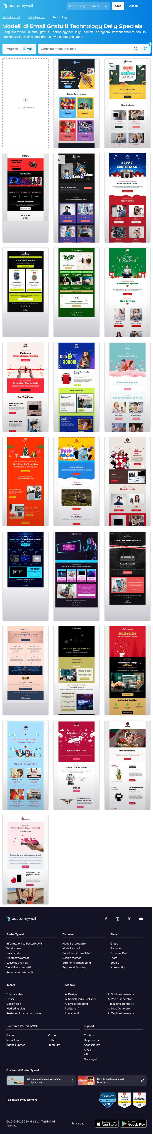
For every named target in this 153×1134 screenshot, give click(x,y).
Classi (10, 999)
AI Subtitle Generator (121, 994)
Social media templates (76, 953)
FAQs (87, 1049)
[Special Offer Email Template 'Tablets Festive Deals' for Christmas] (127, 292)
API (86, 1054)
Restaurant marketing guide (23, 1013)
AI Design (71, 994)
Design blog (13, 1003)
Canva (10, 1035)
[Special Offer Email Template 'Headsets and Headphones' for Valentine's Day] (127, 765)
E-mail (27, 49)
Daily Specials (36, 17)
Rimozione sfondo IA (120, 1003)
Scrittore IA (72, 1008)
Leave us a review (17, 962)
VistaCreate (13, 1040)
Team (113, 958)
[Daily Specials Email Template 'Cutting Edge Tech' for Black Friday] (25, 576)
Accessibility (92, 1045)
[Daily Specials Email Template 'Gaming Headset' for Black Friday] (25, 198)
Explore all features (74, 967)
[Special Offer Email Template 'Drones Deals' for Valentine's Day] (76, 765)
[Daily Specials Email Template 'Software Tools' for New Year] (76, 670)
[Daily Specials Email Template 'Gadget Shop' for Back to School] (76, 198)
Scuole (114, 962)
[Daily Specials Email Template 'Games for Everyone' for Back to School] (76, 103)
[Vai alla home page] (16, 6)
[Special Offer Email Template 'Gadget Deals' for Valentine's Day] (127, 387)
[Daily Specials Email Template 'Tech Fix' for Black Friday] (76, 576)
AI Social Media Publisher (80, 999)
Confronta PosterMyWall (21, 1026)
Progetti (12, 49)
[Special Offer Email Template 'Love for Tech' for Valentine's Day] (25, 860)
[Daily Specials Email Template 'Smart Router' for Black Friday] (127, 576)
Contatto (89, 1035)
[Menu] (147, 6)
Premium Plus (118, 953)
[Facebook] (106, 919)
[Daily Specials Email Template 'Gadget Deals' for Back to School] (76, 481)
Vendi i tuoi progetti (18, 967)
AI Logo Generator (119, 1008)
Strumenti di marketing (76, 962)
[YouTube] (141, 919)
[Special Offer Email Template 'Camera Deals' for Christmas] (127, 198)
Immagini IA (72, 1013)
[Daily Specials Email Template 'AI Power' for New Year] (25, 670)
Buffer (52, 1040)
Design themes (71, 958)
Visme (52, 1035)
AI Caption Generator (121, 1013)
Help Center (91, 1040)
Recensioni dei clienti (19, 972)
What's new (13, 948)
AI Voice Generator (120, 999)
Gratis (114, 943)
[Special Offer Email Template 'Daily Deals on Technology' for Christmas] (25, 481)
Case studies (14, 953)
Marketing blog (15, 1008)
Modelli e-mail (11, 17)
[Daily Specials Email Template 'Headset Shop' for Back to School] (76, 387)
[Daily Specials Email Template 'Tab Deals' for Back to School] (127, 103)
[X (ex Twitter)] (129, 919)
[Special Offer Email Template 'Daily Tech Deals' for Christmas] (127, 481)
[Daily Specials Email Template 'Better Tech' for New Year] (76, 292)
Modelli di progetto (74, 943)
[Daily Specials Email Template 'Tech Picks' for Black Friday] (25, 292)
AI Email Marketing (76, 1003)
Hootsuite (54, 1045)
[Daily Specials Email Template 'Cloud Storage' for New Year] (127, 670)
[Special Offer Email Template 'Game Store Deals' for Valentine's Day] (25, 765)
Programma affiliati (17, 958)
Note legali (90, 1059)
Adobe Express (15, 1045)
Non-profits (117, 967)
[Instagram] (118, 919)
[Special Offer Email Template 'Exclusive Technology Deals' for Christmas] (25, 387)
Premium (116, 948)
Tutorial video (14, 994)
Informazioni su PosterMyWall (24, 943)
